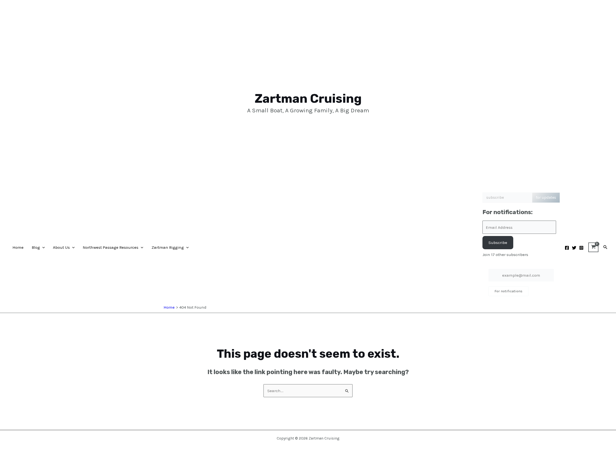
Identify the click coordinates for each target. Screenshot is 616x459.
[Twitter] (574, 248)
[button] (42, 247)
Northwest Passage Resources (110, 247)
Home (18, 247)
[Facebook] (567, 248)
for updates (546, 197)
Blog (36, 247)
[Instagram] (581, 248)
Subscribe (497, 242)
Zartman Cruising (308, 98)
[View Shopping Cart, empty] (593, 247)
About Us (61, 247)
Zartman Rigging (168, 247)
